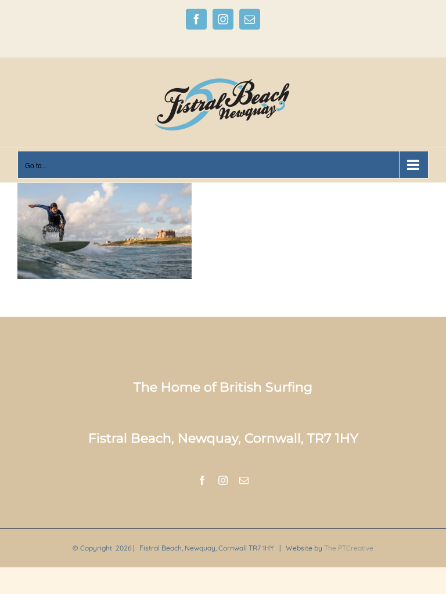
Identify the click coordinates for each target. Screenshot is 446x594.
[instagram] (223, 480)
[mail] (244, 480)
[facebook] (202, 480)
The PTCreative (348, 548)
